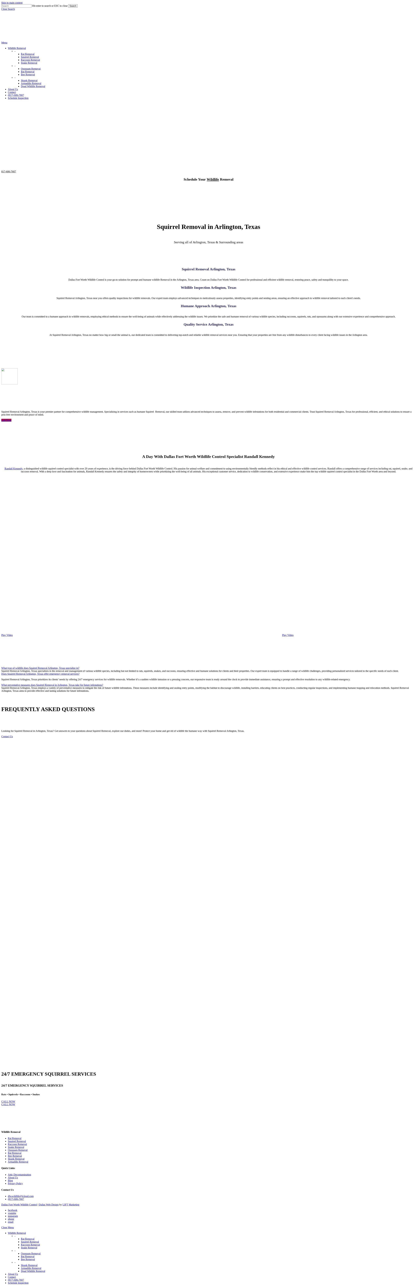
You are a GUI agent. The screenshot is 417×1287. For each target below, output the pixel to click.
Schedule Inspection (18, 1282)
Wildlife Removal (17, 1233)
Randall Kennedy (13, 468)
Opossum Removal (18, 1150)
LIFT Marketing (71, 1204)
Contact (12, 1277)
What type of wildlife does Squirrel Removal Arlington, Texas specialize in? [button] (40, 668)
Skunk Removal (16, 1158)
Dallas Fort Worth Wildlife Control (19, 1204)
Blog (10, 1180)
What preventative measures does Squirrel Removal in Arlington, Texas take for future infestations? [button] (52, 685)
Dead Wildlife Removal (33, 1271)
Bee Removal (15, 1156)
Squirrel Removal (17, 1141)
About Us (13, 1177)
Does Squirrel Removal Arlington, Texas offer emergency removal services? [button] (40, 674)
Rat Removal (14, 1138)
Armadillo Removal (18, 1161)
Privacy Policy (15, 1183)
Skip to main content (11, 2)
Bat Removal (14, 1153)
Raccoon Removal (17, 1144)
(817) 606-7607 (16, 1199)
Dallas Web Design (49, 1204)
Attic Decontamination (19, 1174)
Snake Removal (16, 1147)
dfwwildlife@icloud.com (21, 1196)
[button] (8, 9)
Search (73, 6)
